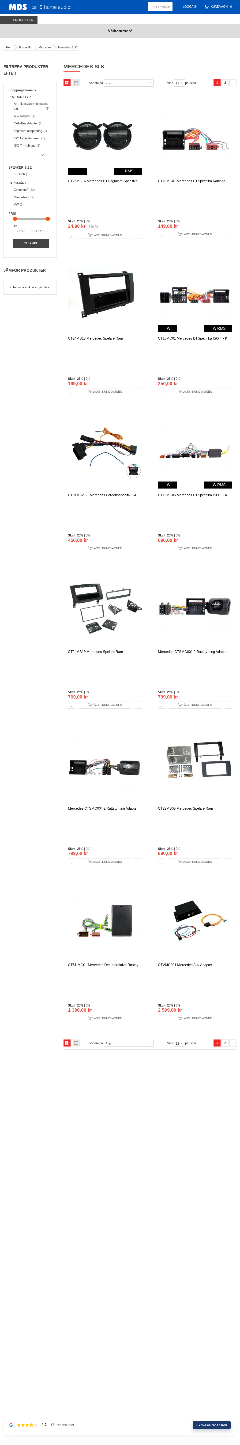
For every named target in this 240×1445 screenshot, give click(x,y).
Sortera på (96, 83)
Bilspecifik (25, 47)
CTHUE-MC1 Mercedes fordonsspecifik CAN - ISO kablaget (115, 495)
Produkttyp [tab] (19, 97)
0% (88, 221)
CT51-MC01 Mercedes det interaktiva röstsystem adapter (113, 965)
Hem (9, 47)
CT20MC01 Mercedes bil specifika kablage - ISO (196, 181)
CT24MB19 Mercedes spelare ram (95, 652)
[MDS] (45, 6)
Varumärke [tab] (18, 183)
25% (80, 221)
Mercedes (45, 47)
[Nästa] (233, 83)
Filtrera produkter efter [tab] (26, 70)
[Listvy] (76, 82)
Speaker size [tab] (20, 167)
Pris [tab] (12, 213)
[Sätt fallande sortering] (156, 83)
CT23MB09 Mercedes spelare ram (185, 808)
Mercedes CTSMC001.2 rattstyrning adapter (193, 652)
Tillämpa (31, 243)
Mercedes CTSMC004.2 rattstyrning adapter (103, 808)
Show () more (27, 157)
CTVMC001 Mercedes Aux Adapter (185, 965)
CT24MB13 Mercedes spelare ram (95, 338)
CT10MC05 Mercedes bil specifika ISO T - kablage (197, 495)
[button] (71, 235)
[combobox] (160, 6)
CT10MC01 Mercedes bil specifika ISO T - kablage (197, 338)
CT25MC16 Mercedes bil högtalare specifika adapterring (112, 181)
